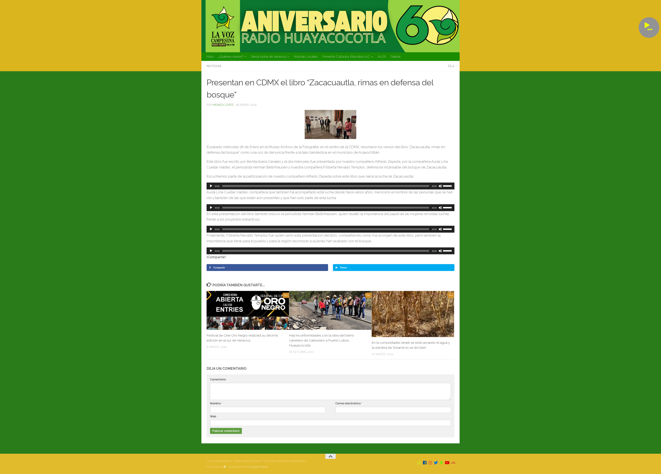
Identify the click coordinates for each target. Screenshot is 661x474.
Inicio (210, 56)
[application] (330, 186)
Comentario (218, 379)
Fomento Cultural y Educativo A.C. (346, 56)
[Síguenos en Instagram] (430, 463)
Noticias (214, 66)
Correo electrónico (348, 403)
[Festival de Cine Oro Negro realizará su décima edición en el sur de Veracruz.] (248, 310)
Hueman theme (259, 466)
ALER (382, 56)
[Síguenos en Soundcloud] (452, 463)
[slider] (448, 186)
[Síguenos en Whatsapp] (419, 463)
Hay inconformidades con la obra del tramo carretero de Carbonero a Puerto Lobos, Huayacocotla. (321, 340)
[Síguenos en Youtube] (447, 463)
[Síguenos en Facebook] (425, 463)
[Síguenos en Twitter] (436, 463)
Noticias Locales (306, 56)
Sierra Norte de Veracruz (268, 56)
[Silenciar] (440, 186)
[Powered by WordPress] (224, 467)
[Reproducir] (211, 186)
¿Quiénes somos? (230, 56)
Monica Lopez (223, 104)
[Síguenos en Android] (441, 463)
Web (213, 416)
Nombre (216, 403)
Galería (395, 56)
